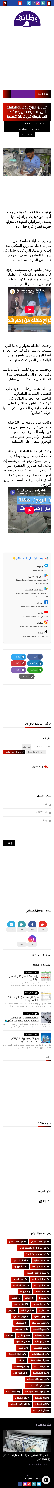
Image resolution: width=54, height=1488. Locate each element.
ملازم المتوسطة (40, 1373)
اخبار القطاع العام (16, 1241)
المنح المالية (26, 1310)
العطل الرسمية (40, 1304)
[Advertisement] (27, 58)
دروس (10, 1310)
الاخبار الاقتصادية (39, 1279)
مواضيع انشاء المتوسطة (36, 1391)
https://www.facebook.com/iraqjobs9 (34, 606)
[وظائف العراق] (27, 19)
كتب (8, 1335)
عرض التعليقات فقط (35, 752)
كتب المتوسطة (40, 1348)
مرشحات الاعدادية (16, 1354)
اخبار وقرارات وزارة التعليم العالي (33, 1248)
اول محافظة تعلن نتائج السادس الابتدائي (24, 977)
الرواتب (28, 1298)
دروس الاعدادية (19, 1316)
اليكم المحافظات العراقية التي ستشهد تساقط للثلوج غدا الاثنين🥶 (21, 1019)
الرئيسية (41, 94)
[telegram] (29, 3)
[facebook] (34, 3)
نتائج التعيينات (41, 1404)
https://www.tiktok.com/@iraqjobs (35, 636)
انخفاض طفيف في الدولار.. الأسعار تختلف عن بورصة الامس (27, 1457)
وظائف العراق (16, 1478)
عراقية (46, 1464)
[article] (27, 694)
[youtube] (20, 3)
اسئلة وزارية (19, 1266)
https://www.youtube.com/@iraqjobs (34, 616)
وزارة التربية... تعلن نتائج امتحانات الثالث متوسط (23, 998)
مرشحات (22, 1348)
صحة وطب (20, 1323)
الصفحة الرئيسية (39, 129)
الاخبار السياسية (20, 1285)
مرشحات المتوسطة (38, 1360)
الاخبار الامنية (19, 1279)
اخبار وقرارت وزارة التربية (36, 1254)
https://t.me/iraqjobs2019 (38, 570)
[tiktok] (25, 3)
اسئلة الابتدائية (40, 1260)
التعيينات (24, 1291)
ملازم (20, 1360)
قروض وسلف (41, 1335)
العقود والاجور (20, 1304)
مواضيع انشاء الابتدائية (37, 1379)
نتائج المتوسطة (40, 1410)
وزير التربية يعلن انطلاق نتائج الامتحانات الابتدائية (25, 1040)
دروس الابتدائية (40, 1316)
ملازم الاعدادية (20, 1366)
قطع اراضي (23, 1335)
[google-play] (43, 3)
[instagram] (38, 3)
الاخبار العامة (23, 129)
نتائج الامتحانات (21, 1398)
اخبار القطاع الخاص (39, 1241)
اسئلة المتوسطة (39, 1266)
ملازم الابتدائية (40, 1366)
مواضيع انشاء (19, 1373)
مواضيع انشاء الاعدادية (37, 1385)
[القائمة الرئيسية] (7, 94)
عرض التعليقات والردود (13, 752)
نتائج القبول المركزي (18, 1404)
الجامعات (43, 1298)
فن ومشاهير (20, 1329)
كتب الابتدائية (41, 1341)
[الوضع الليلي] (46, 1480)
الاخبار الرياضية (40, 1285)
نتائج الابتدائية (12, 1391)
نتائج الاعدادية (41, 1398)
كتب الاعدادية (21, 1341)
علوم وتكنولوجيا (40, 1329)
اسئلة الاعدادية (19, 1260)
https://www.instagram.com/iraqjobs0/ (34, 626)
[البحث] (5, 3)
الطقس (14, 1298)
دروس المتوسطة (39, 1323)
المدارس (43, 1310)
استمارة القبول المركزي (36, 1273)
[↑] (27, 1475)
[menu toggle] (49, 3)
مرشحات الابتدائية (39, 1354)
